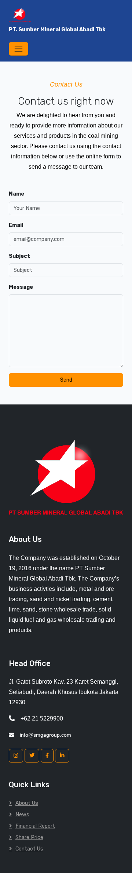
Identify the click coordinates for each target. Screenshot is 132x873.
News (22, 814)
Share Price (29, 837)
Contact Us (29, 849)
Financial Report (35, 826)
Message (21, 287)
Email (16, 225)
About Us (26, 803)
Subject (19, 256)
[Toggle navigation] (18, 49)
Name (16, 194)
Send (66, 380)
